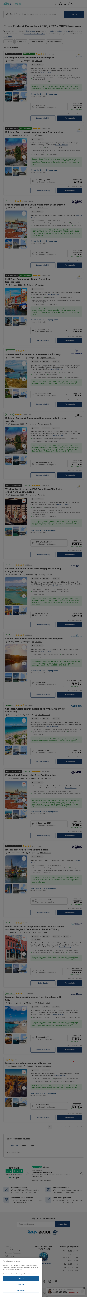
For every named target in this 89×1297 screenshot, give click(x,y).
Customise (21, 1290)
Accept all (21, 1278)
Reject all (21, 1284)
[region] (21, 1277)
